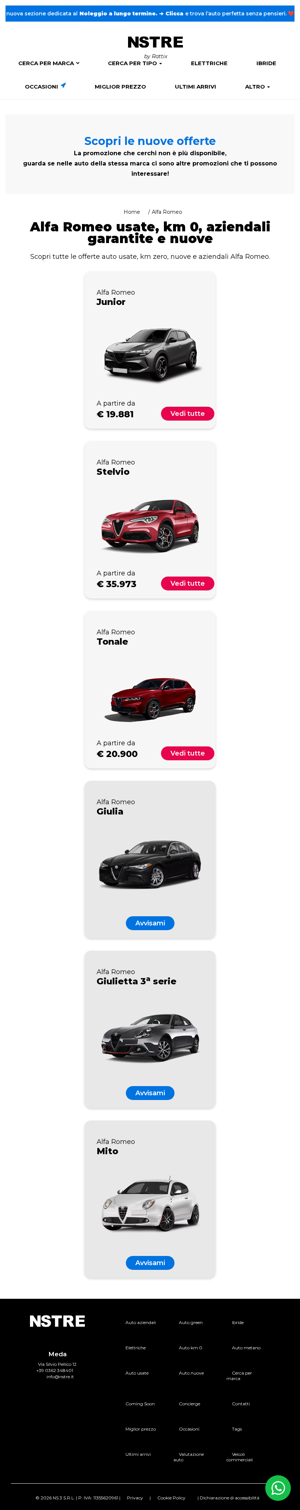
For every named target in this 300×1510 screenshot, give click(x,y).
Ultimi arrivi (195, 86)
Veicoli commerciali (239, 1456)
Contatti (241, 1403)
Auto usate (137, 1373)
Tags (237, 1429)
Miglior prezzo (120, 86)
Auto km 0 (190, 1347)
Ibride (266, 63)
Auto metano (246, 1347)
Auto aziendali (140, 1322)
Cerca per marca (46, 63)
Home (132, 212)
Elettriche (209, 63)
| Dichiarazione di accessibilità (228, 1497)
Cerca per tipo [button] (133, 63)
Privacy (135, 1497)
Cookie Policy (171, 1497)
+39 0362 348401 (54, 1370)
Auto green (191, 1322)
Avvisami (150, 923)
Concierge (189, 1403)
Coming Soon (140, 1403)
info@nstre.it (60, 1376)
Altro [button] (255, 86)
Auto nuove (191, 1373)
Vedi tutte (187, 414)
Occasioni (42, 86)
